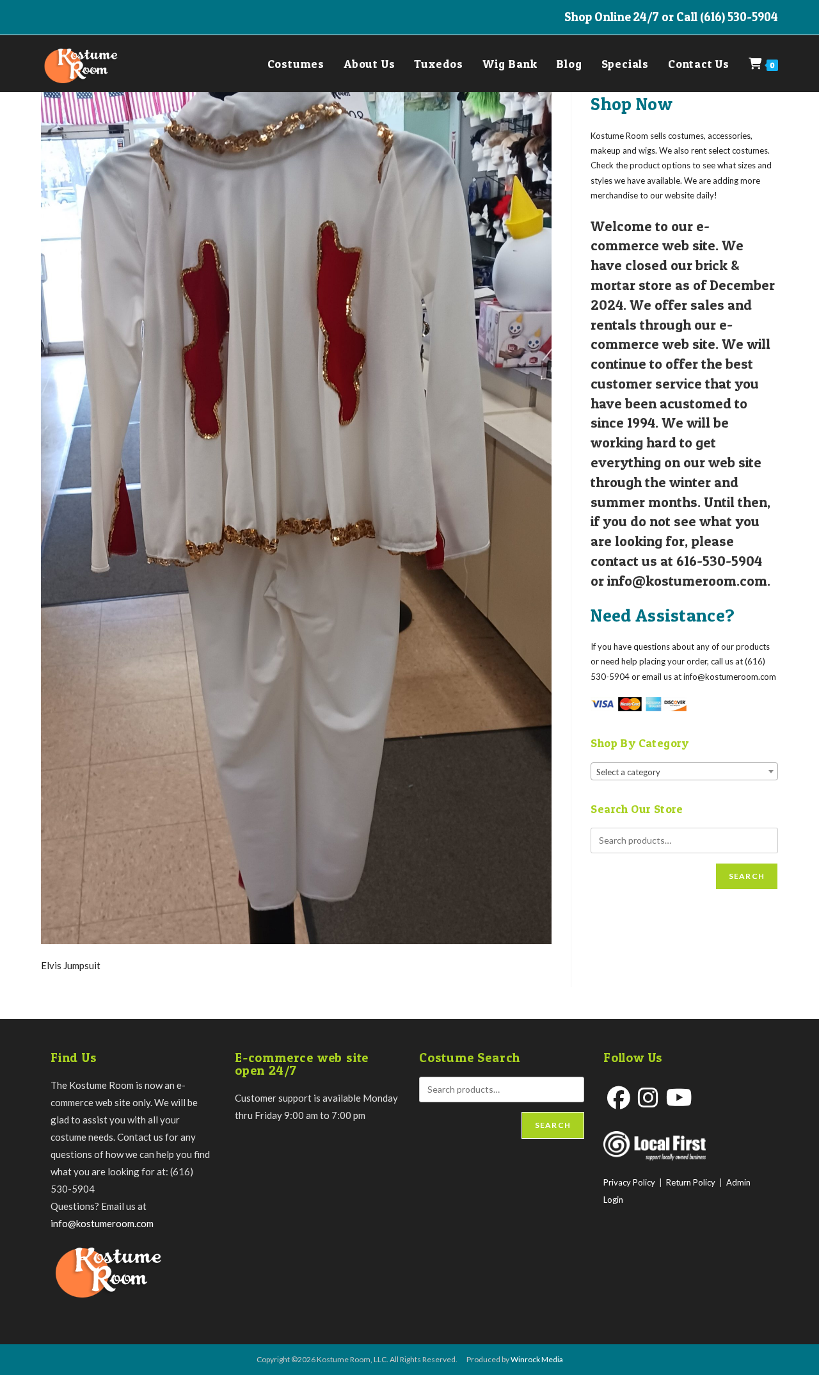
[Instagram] (648, 1097)
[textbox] (684, 772)
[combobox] (684, 771)
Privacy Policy (629, 1182)
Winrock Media (537, 1359)
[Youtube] (679, 1097)
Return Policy (690, 1182)
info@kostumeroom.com (102, 1223)
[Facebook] (618, 1097)
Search (747, 876)
